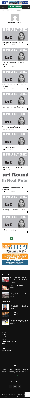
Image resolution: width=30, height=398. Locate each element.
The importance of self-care (12, 127)
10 (27, 169)
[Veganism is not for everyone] (15, 159)
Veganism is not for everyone (12, 167)
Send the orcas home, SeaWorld (13, 107)
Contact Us (4, 330)
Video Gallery (5, 339)
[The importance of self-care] (15, 118)
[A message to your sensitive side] (15, 201)
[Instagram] (15, 386)
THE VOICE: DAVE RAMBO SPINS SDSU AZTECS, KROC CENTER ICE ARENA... (18, 279)
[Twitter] (19, 386)
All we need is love (8, 147)
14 (27, 66)
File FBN (4, 346)
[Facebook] (10, 386)
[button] (28, 7)
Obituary (4, 343)
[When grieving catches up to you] (15, 34)
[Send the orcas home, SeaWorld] (15, 98)
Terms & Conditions (7, 350)
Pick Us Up (4, 334)
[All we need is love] (15, 138)
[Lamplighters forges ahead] (5, 287)
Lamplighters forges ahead (17, 285)
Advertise (4, 348)
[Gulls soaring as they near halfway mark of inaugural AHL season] (5, 322)
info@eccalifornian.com (18, 376)
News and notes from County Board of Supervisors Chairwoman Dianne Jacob (19, 307)
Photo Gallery (5, 337)
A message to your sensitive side (13, 210)
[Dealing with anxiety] (15, 221)
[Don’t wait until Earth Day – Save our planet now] (15, 76)
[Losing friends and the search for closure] (15, 54)
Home (3, 10)
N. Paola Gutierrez (6, 44)
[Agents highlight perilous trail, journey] (5, 295)
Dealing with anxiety (9, 230)
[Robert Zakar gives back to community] (5, 314)
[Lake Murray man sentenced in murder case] (15, 179)
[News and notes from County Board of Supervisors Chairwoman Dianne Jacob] (5, 307)
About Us (4, 332)
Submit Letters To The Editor (9, 341)
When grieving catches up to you (13, 43)
